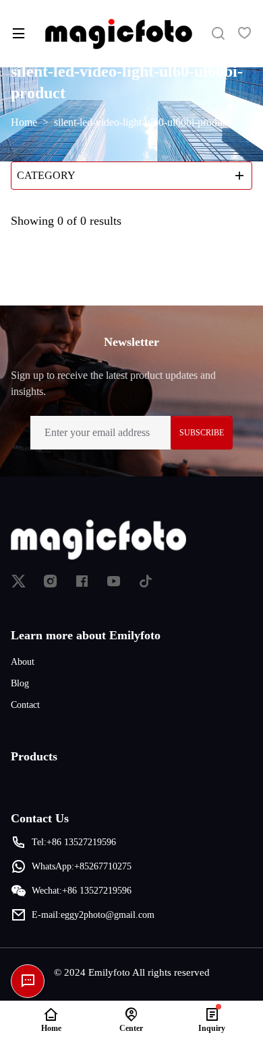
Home (24, 122)
